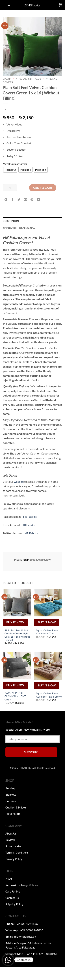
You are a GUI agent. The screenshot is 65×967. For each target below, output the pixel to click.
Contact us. (24, 959)
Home (6, 79)
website (19, 481)
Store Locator (13, 846)
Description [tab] (11, 221)
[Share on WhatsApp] (6, 199)
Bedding (10, 788)
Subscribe (31, 752)
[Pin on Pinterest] (32, 199)
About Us (10, 833)
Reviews (10, 839)
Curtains (10, 801)
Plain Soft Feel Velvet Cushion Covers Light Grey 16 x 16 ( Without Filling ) (17, 635)
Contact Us (12, 897)
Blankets (10, 794)
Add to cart (43, 187)
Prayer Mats (12, 813)
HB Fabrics (30, 516)
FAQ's (8, 878)
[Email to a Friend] (26, 199)
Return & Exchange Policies (21, 885)
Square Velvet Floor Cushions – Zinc (47, 632)
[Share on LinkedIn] (39, 199)
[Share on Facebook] (13, 199)
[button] (9, 5)
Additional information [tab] (19, 228)
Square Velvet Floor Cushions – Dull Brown (49, 695)
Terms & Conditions (17, 852)
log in (26, 559)
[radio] (10, 169)
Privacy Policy (13, 859)
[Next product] (6, 110)
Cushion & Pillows (28, 79)
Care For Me (12, 891)
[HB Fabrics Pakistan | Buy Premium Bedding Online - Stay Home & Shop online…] (32, 5)
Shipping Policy (14, 904)
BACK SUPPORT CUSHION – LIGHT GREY (15, 696)
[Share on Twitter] (19, 199)
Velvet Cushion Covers (15, 164)
